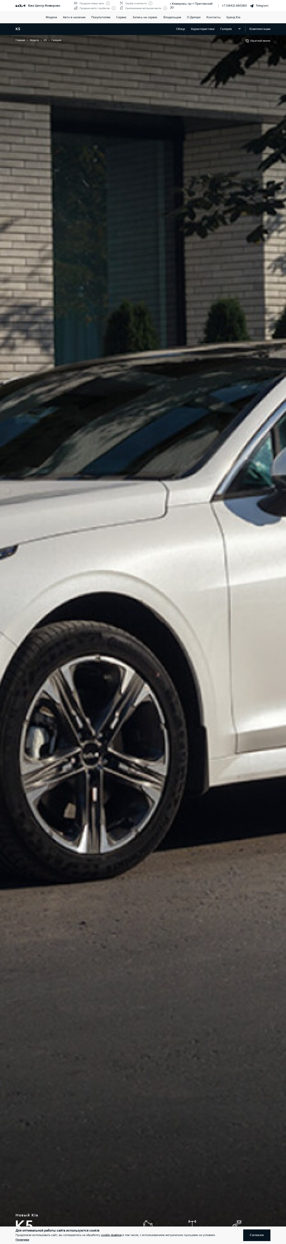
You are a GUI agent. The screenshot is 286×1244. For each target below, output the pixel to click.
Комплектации (259, 29)
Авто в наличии (74, 17)
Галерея (226, 29)
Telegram (262, 6)
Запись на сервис (145, 17)
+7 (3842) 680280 (234, 6)
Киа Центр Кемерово (44, 6)
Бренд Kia (233, 17)
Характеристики (202, 29)
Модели (51, 17)
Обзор (180, 29)
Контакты (213, 17)
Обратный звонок (260, 40)
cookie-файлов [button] (111, 1235)
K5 (18, 29)
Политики (22, 1239)
